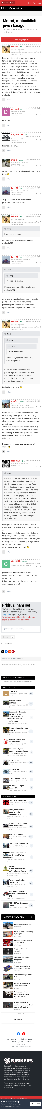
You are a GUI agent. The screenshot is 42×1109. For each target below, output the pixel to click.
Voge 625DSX (14, 769)
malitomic (12, 744)
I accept (36, 1104)
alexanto (11, 733)
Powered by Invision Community (21, 1046)
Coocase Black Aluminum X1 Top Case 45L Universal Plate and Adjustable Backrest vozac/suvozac (17, 716)
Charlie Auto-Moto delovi (18, 844)
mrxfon (14, 401)
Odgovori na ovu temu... (15, 629)
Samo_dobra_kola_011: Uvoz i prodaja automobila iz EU (18, 812)
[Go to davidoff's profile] (4, 110)
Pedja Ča (9, 755)
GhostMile (16, 561)
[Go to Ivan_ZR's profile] (4, 189)
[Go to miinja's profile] (4, 161)
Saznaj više (18, 1019)
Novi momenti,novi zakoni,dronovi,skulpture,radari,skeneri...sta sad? (18, 751)
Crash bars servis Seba (17, 801)
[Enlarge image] (8, 174)
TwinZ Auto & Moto (16, 835)
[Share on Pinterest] (13, 651)
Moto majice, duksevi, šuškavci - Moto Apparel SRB (18, 894)
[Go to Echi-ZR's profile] (4, 47)
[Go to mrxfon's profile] (4, 402)
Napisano (33, 46)
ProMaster (12, 705)
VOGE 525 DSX (14, 760)
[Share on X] (2, 651)
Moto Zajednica (11, 8)
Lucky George (11, 898)
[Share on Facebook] (6, 651)
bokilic (11, 907)
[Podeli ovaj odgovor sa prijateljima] (40, 52)
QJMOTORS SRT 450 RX (18, 778)
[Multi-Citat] (3, 99)
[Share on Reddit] (9, 651)
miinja (14, 159)
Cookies (28, 1041)
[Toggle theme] (31, 917)
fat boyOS (15, 460)
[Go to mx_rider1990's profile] (4, 135)
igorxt (8, 859)
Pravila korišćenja (14, 1106)
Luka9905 (10, 816)
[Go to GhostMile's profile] (4, 562)
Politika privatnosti (26, 1039)
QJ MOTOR (13, 691)
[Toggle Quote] (5, 229)
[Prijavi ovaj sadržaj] (36, 52)
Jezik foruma (12, 1039)
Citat (9, 100)
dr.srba (11, 781)
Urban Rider (12, 694)
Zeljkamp (12, 837)
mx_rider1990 (17, 134)
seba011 (11, 803)
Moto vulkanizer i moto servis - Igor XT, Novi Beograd (17, 855)
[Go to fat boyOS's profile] (4, 462)
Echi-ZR (14, 29)
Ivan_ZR (14, 188)
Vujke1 (9, 723)
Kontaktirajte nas (17, 1041)
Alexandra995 (13, 846)
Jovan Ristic (12, 772)
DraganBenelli (13, 763)
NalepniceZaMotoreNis (14, 873)
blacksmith (12, 828)
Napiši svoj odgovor (21, 40)
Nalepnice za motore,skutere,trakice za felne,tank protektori (17, 869)
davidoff (15, 109)
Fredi (10, 790)
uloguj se (6, 614)
